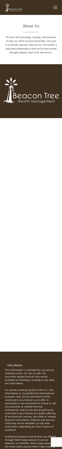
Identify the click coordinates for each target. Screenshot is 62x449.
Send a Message (14, 365)
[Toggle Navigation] (55, 7)
